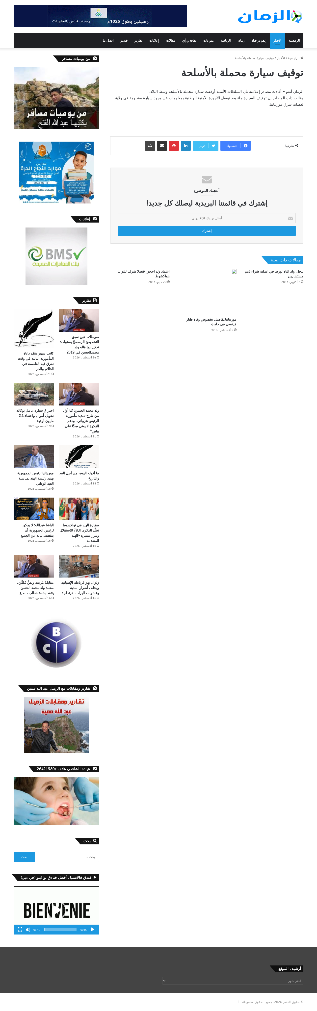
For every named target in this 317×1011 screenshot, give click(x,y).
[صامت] (28, 929)
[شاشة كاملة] (20, 929)
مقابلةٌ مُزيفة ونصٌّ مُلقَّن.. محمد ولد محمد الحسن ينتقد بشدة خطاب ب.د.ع (35, 588)
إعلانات (154, 40)
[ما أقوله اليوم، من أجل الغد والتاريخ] (79, 456)
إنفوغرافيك (258, 40)
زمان (241, 40)
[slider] (60, 929)
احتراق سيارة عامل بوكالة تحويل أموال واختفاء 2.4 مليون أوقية (35, 415)
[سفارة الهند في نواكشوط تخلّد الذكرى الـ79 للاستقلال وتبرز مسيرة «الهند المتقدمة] (79, 509)
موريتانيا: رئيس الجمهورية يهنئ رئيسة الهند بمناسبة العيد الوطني (35, 478)
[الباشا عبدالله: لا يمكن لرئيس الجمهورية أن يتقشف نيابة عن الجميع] (34, 509)
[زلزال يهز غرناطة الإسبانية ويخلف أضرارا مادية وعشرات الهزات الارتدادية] (79, 566)
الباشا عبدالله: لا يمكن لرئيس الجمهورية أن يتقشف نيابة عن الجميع (37, 530)
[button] (56, 910)
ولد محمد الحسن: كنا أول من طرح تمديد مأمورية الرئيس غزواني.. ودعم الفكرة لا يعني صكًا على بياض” (81, 420)
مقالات (170, 40)
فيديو (124, 40)
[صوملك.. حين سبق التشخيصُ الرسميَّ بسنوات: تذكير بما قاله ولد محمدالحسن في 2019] (79, 320)
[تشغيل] (92, 929)
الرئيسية (294, 40)
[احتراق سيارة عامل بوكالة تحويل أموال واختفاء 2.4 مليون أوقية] (34, 394)
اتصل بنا (108, 40)
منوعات (208, 40)
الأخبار (277, 40)
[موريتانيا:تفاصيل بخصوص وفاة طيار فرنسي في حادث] (207, 292)
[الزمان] (270, 16)
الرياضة (226, 40)
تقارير (138, 40)
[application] (56, 910)
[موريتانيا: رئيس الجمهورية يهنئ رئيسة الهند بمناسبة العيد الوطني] (34, 456)
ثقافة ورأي (189, 40)
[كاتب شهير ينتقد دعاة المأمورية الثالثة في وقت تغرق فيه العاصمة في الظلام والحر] (34, 328)
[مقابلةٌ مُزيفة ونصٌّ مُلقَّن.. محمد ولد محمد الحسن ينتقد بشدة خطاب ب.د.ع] (34, 566)
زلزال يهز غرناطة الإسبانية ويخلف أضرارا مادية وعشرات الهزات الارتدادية (80, 588)
